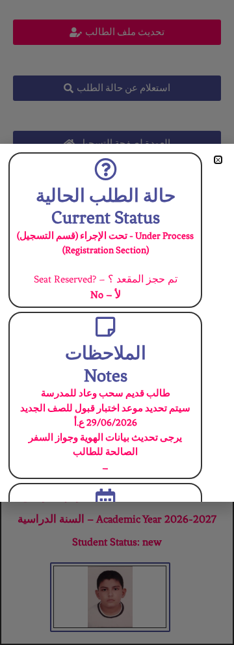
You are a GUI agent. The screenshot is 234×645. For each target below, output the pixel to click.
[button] (218, 160)
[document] (117, 322)
